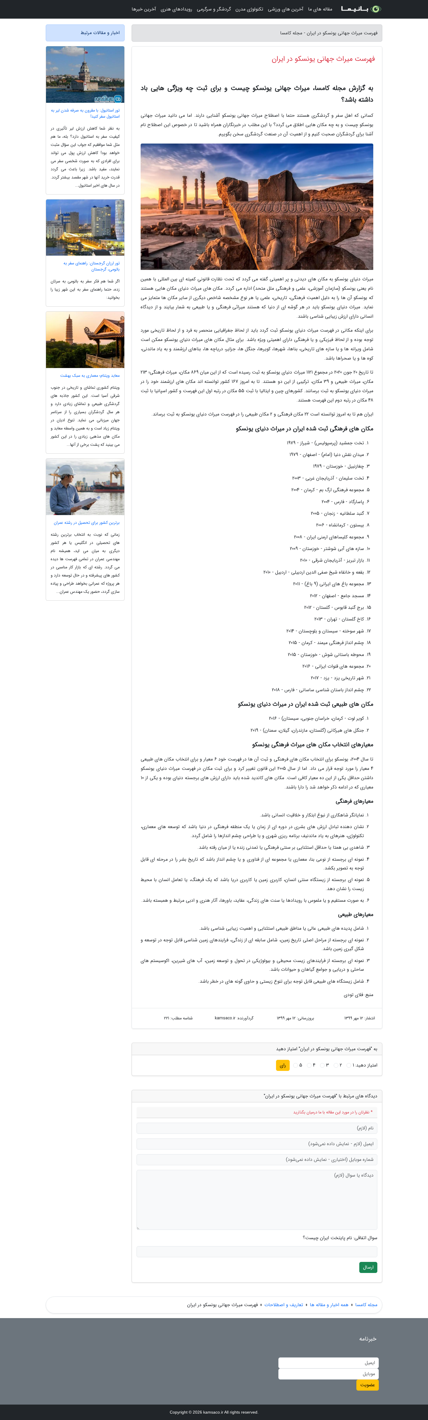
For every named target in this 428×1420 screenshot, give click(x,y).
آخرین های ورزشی (285, 9)
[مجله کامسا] (360, 9)
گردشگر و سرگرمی (214, 9)
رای (283, 1065)
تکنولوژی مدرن (249, 9)
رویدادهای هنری (176, 9)
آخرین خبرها (144, 9)
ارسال (368, 1267)
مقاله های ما (320, 9)
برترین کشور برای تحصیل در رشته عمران (87, 523)
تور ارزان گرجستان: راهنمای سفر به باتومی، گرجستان (91, 266)
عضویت (367, 1385)
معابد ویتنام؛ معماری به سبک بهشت (90, 376)
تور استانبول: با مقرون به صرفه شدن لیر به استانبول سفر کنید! (85, 113)
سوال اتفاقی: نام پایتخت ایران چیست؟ (340, 1238)
